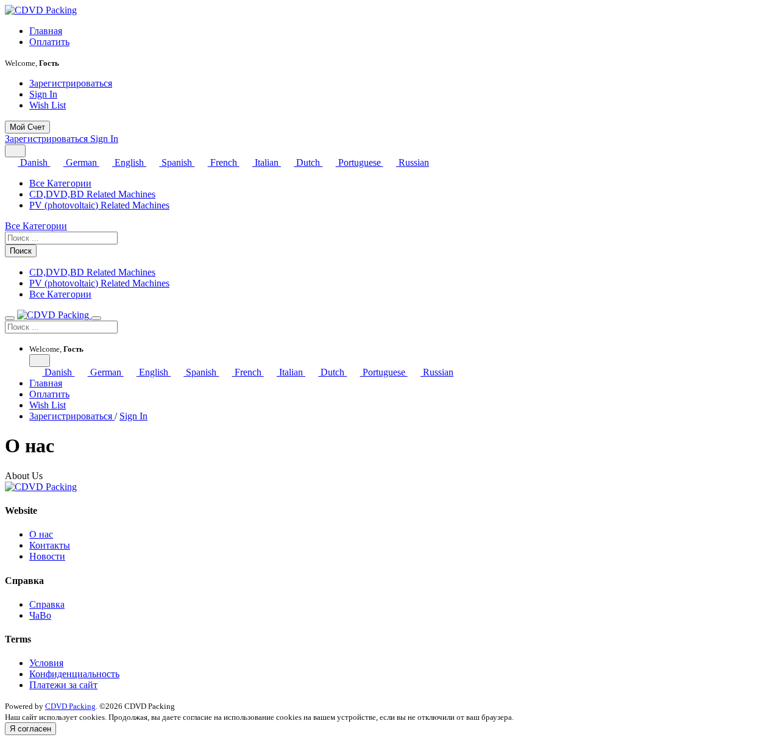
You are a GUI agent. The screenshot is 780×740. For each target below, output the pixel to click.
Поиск (21, 250)
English (129, 162)
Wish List (47, 105)
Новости (47, 556)
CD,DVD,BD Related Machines (92, 194)
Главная (45, 31)
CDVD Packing (70, 706)
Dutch (308, 162)
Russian (412, 162)
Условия (46, 663)
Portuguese (359, 162)
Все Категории (60, 183)
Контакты (49, 545)
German (81, 162)
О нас (41, 534)
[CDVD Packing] (41, 10)
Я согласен (30, 728)
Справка (47, 604)
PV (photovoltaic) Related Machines (99, 205)
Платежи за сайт (63, 685)
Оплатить (49, 42)
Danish (34, 162)
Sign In (43, 94)
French (223, 162)
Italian (266, 162)
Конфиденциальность (74, 674)
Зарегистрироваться (70, 83)
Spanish (176, 162)
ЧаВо (40, 615)
